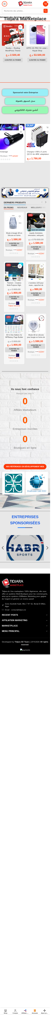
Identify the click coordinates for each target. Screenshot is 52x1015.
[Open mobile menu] (4, 3)
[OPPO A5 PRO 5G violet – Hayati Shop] (37, 35)
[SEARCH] (46, 11)
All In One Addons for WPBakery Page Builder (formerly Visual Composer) (14, 338)
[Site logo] (25, 4)
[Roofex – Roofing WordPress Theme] (13, 35)
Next (47, 548)
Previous (3, 548)
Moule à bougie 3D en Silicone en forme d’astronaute (14, 235)
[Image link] (12, 583)
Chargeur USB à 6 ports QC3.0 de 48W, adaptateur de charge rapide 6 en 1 (38, 154)
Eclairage (4, 151)
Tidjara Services (14, 306)
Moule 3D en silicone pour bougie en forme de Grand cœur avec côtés (36, 337)
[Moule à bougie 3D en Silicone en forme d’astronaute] (14, 222)
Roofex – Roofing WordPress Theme (12, 49)
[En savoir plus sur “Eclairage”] (21, 127)
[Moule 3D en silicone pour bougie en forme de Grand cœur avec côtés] (36, 324)
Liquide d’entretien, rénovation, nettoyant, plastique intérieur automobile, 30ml (36, 236)
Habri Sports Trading (25, 546)
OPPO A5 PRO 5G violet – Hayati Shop (37, 49)
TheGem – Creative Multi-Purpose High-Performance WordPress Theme (14, 286)
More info (18, 1010)
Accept (31, 1010)
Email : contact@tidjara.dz (15, 610)
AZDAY (15, 156)
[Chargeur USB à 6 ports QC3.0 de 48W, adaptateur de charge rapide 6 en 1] (38, 137)
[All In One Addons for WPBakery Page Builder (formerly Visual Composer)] (14, 324)
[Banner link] (13, 483)
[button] (13, 60)
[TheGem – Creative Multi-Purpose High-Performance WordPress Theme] (14, 272)
